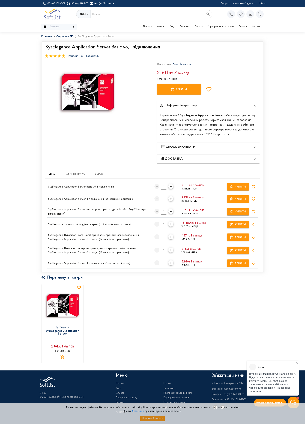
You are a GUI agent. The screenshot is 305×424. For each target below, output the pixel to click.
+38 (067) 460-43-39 (56, 3)
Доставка (185, 27)
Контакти (256, 27)
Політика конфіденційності (177, 393)
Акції (172, 27)
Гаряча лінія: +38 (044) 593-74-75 (229, 400)
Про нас (147, 27)
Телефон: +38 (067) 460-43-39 (228, 394)
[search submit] (208, 14)
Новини (161, 27)
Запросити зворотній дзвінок (238, 3)
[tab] (51, 174)
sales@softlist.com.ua (104, 3)
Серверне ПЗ (65, 36)
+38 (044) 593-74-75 (79, 3)
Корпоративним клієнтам (221, 27)
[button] (241, 14)
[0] (259, 14)
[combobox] (147, 14)
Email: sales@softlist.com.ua (226, 389)
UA (261, 3)
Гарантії (243, 27)
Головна (46, 36)
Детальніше (138, 411)
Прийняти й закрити (152, 418)
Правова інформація (174, 402)
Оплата (199, 27)
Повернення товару (126, 398)
